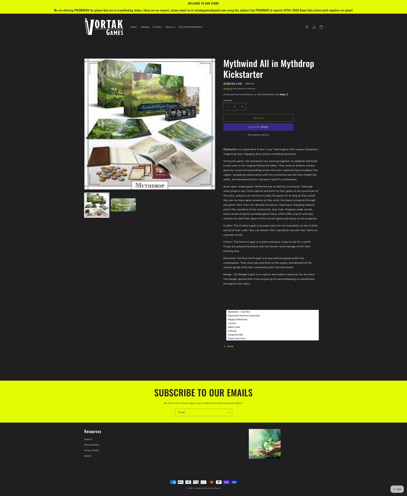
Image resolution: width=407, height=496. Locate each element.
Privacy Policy (91, 450)
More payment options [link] (258, 134)
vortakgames (198, 488)
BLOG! (87, 456)
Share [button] (230, 346)
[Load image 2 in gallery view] (123, 205)
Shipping (227, 88)
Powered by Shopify (212, 488)
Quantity (227, 100)
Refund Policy (91, 445)
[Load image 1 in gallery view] (96, 205)
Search (88, 439)
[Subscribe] (228, 412)
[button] (307, 27)
